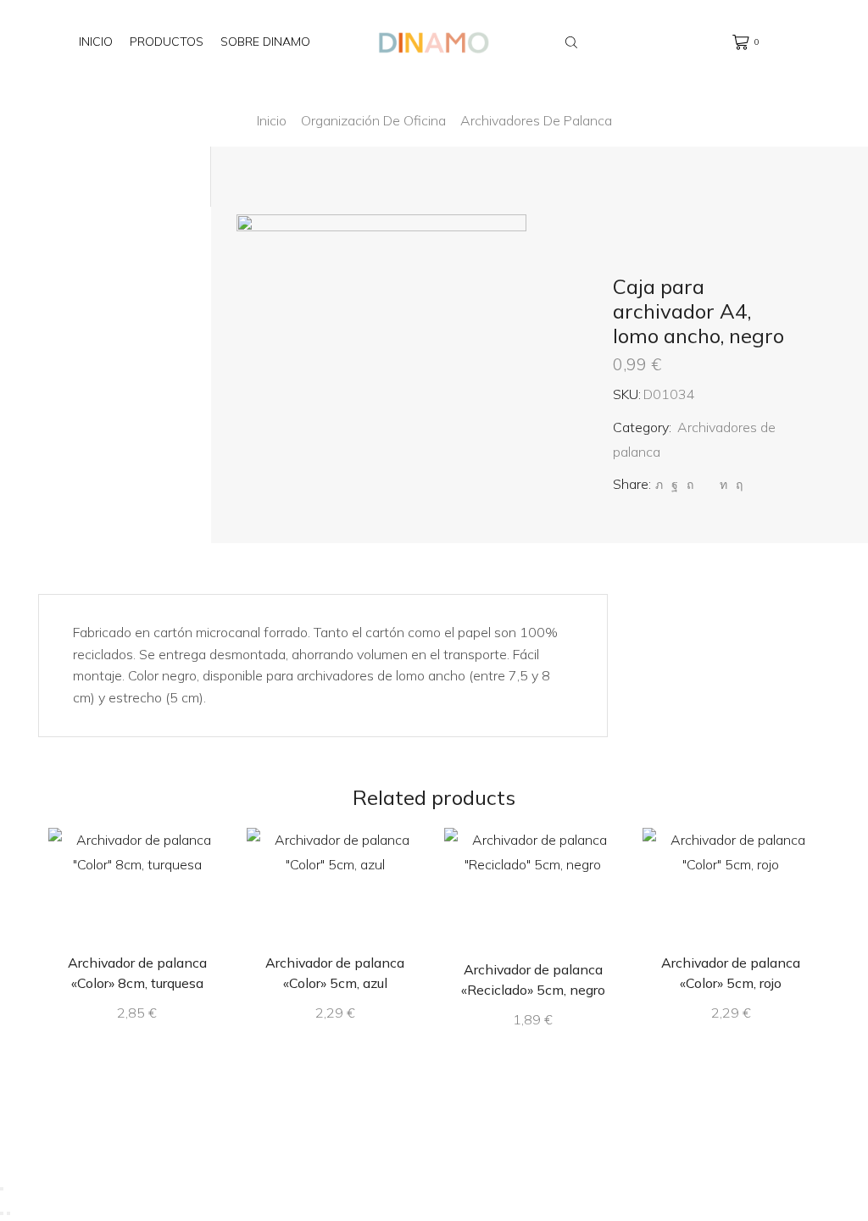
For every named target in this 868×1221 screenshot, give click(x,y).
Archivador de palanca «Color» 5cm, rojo (730, 972)
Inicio (96, 41)
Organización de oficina (373, 120)
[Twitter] (659, 484)
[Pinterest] (690, 484)
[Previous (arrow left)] (1, 1213)
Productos (166, 41)
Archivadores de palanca (536, 120)
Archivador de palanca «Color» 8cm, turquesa (137, 972)
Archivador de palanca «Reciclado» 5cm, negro (533, 979)
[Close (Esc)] (1, 1188)
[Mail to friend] (706, 484)
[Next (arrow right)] (8, 1213)
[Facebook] (674, 484)
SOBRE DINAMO (265, 41)
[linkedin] (723, 484)
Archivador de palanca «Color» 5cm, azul (334, 972)
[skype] (737, 484)
